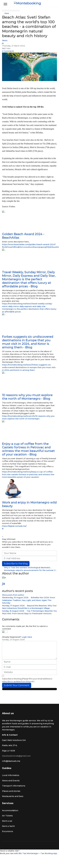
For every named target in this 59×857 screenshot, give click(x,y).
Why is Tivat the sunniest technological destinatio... (27, 567)
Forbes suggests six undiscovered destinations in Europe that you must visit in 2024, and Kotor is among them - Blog (27, 342)
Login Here (27, 637)
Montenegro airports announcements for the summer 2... (30, 570)
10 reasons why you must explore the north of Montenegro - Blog (27, 396)
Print (7, 13)
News (4, 40)
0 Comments (8, 51)
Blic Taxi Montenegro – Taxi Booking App (38, 853)
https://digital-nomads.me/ (14, 526)
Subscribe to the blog (16, 563)
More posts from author (13, 595)
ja (3, 43)
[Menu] (5, 4)
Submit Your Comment (16, 685)
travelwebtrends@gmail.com (16, 756)
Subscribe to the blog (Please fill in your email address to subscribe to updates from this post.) (27, 680)
